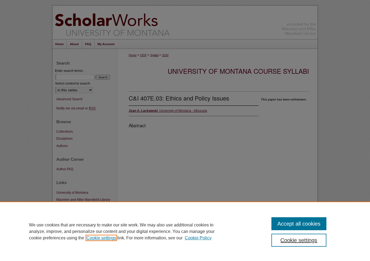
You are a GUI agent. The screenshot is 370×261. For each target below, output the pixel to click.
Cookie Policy (198, 238)
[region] (185, 231)
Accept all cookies (298, 224)
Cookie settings (101, 238)
